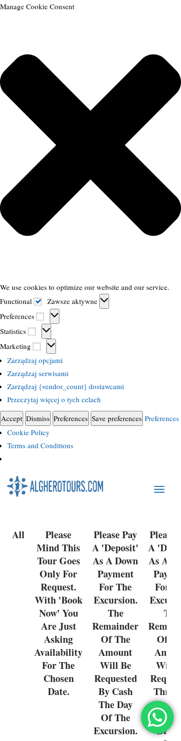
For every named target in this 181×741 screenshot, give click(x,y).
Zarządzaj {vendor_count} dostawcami (65, 386)
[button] (90, 147)
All (18, 535)
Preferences (71, 418)
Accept (11, 418)
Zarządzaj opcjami (35, 360)
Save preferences (117, 418)
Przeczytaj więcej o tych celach (54, 399)
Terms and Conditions (40, 445)
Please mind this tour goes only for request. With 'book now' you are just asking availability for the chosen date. (58, 613)
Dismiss (38, 418)
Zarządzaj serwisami (38, 373)
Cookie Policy (28, 432)
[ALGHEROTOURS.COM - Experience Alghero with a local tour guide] (55, 486)
